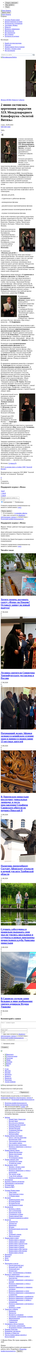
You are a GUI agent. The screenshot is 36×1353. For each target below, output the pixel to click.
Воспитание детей (11, 1165)
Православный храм (12, 1159)
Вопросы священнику (12, 29)
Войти (14, 57)
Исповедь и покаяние (16, 1315)
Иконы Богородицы (15, 1152)
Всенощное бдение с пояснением (20, 1327)
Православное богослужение (15, 47)
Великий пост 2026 (15, 1267)
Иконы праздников (15, 1154)
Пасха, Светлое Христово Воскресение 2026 (17, 1138)
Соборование (13, 1320)
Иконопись (12, 1225)
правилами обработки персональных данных (16, 1098)
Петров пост (13, 1271)
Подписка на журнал (12, 36)
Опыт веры (12, 1192)
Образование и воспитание (14, 1183)
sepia (8, 127)
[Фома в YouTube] (8, 1062)
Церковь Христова (11, 1329)
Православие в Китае (16, 1253)
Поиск (7, 7)
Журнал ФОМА (6, 100)
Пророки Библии (14, 1126)
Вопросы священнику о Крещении (21, 1298)
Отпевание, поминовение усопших (21, 1316)
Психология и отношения (13, 23)
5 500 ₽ (3, 496)
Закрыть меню (6, 12)
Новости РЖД (9, 1187)
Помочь (8, 10)
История (8, 1198)
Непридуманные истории (13, 21)
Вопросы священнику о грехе (19, 1291)
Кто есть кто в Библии (16, 1123)
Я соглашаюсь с (15, 513)
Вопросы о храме (15, 1307)
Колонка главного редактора (14, 1181)
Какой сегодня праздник (13, 43)
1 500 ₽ (3, 493)
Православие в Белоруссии (18, 1243)
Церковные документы (12, 1331)
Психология (9, 1207)
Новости (8, 27)
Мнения (7, 1256)
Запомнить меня (8, 1043)
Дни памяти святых (15, 1143)
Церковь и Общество (12, 1333)
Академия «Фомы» (11, 25)
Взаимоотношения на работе (18, 1218)
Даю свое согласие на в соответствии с (14, 517)
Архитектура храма (15, 1161)
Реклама (7, 1072)
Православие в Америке (17, 1240)
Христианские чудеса (16, 1194)
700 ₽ (2, 491)
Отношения (9, 1180)
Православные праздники (13, 1136)
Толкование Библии (15, 1130)
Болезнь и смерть (14, 1209)
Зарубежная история (16, 1205)
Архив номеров (10, 1082)
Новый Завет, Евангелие (17, 1119)
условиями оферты (20, 513)
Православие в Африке (17, 1242)
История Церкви (14, 1201)
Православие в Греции (16, 1245)
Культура (8, 1220)
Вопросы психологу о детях (18, 1178)
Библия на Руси (14, 1132)
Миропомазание (14, 1318)
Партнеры (8, 1080)
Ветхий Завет (13, 1121)
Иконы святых (14, 1156)
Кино (10, 1231)
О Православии (14, 1196)
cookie (23, 1106)
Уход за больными (15, 1210)
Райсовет (8, 45)
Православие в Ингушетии (18, 1249)
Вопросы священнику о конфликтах (21, 1296)
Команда (8, 1076)
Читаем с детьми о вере (13, 49)
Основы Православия (12, 20)
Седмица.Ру (12, 463)
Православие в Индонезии (18, 1251)
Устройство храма (15, 1163)
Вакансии (8, 1078)
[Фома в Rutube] (8, 1063)
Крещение (12, 1311)
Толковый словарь (15, 1234)
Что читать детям (14, 1174)
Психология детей (15, 1169)
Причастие (12, 1313)
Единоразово (7, 502)
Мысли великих (14, 1236)
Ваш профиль (10, 5)
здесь (19, 507)
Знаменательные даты (16, 1199)
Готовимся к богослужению (14, 1324)
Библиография (14, 1134)
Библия (7, 1117)
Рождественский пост (16, 1265)
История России (14, 1203)
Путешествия (9, 1185)
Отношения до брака (16, 1214)
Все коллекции (10, 50)
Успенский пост (14, 1269)
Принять (19, 1351)
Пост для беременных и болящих (20, 1272)
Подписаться (24, 1092)
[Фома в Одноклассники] (11, 1056)
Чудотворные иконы (16, 1158)
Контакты (8, 1074)
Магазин (8, 1071)
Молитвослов (9, 31)
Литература (13, 1223)
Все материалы (10, 32)
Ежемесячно (19, 502)
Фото (6, 1258)
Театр (11, 1232)
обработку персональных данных (13, 516)
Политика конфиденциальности (16, 1103)
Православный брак (15, 1216)
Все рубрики (9, 34)
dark (5, 127)
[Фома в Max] (7, 1065)
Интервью (8, 1254)
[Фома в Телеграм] (9, 1058)
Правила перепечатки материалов (16, 1105)
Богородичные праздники (17, 1145)
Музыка (11, 1227)
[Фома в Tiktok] (7, 1060)
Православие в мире (12, 1238)
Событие (21, 100)
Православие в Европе (16, 1247)
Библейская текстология (17, 1125)
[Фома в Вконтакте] (9, 1054)
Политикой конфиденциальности (12, 519)
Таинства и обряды (11, 1309)
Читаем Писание (14, 1128)
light (2, 127)
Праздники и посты (11, 1263)
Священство (13, 1322)
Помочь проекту (6, 511)
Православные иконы (12, 1150)
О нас (7, 1069)
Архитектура (13, 1221)
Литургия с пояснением (17, 1326)
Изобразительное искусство (18, 1229)
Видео (7, 1260)
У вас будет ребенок (15, 1176)
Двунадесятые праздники (17, 1141)
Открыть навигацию (12, 2)
